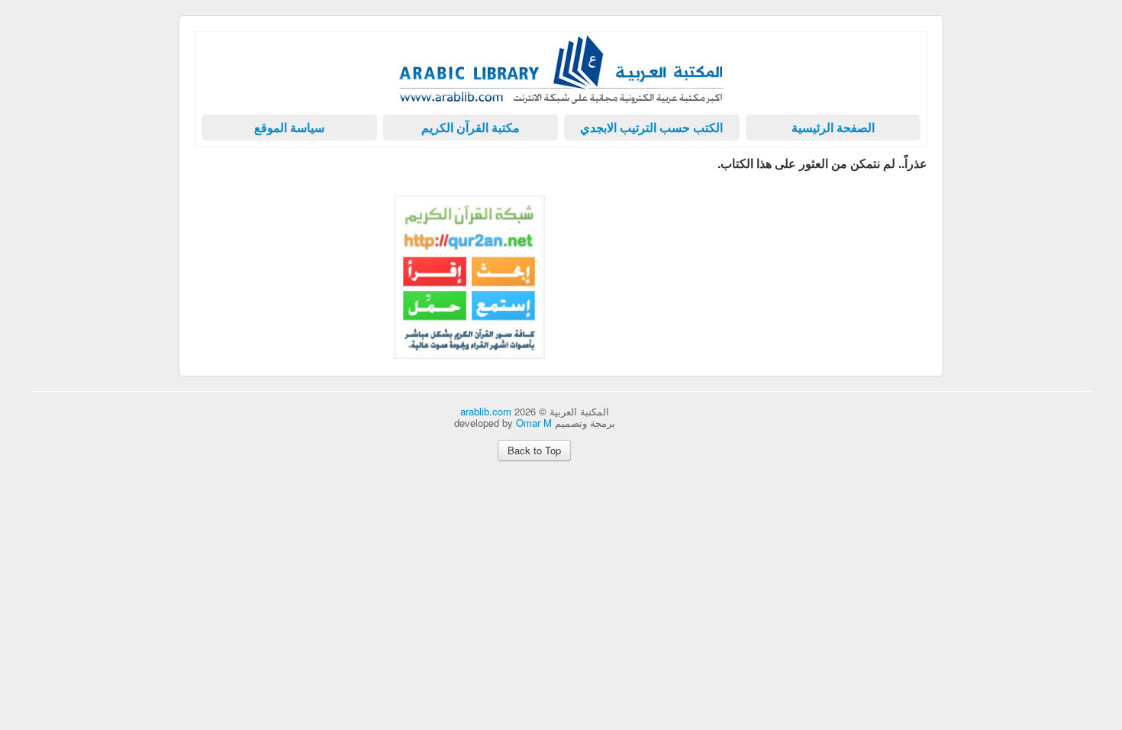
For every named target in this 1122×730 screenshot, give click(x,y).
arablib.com (485, 411)
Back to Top (534, 450)
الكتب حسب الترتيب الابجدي (651, 127)
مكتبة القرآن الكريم (470, 127)
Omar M (534, 422)
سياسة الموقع (289, 127)
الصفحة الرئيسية (833, 127)
